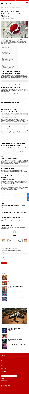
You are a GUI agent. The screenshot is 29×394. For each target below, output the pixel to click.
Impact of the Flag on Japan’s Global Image (6, 55)
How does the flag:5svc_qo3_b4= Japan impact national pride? (9, 68)
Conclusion (3, 64)
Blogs (2, 9)
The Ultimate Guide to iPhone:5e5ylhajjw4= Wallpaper (15, 291)
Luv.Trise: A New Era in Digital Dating (20, 240)
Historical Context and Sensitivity (6, 60)
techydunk (7, 3)
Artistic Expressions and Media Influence (7, 58)
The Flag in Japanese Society (5, 52)
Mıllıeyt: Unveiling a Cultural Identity (8, 240)
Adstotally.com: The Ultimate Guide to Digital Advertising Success (17, 344)
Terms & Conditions (3, 368)
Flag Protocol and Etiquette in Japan (7, 51)
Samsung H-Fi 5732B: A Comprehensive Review (14, 275)
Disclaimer (2, 365)
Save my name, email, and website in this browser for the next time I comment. (11, 250)
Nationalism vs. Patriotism (6, 61)
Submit (3, 378)
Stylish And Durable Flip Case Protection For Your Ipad (15, 286)
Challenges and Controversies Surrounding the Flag (7, 59)
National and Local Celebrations (6, 53)
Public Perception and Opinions (6, 54)
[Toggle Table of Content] (16, 46)
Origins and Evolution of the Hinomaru (7, 48)
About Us (2, 362)
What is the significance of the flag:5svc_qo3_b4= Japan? (9, 66)
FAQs (2, 65)
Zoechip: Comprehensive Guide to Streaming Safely (15, 339)
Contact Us (2, 363)
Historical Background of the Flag (5, 47)
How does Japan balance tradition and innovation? (8, 67)
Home (2, 360)
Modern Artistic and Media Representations (6, 57)
